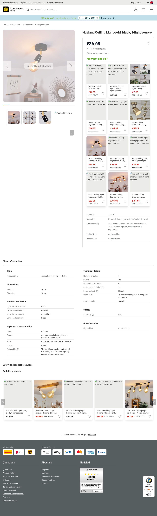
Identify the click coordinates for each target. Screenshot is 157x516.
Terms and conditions (12, 487)
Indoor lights (15, 25)
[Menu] (153, 477)
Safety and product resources (18, 364)
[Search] (27, 9)
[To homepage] (13, 9)
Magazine (45, 469)
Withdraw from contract (13, 493)
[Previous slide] (6, 133)
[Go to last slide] (3, 402)
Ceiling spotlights (42, 25)
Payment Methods (10, 476)
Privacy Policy (8, 473)
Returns (6, 497)
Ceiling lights (28, 25)
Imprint (44, 483)
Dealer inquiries (48, 480)
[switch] (148, 494)
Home (5, 25)
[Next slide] (72, 133)
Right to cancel (9, 490)
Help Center (136, 2)
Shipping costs (101, 49)
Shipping (7, 480)
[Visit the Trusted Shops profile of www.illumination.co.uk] (98, 480)
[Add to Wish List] (148, 43)
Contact (44, 473)
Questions (7, 469)
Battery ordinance (10, 483)
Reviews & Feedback (50, 476)
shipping (92, 434)
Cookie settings (10, 500)
